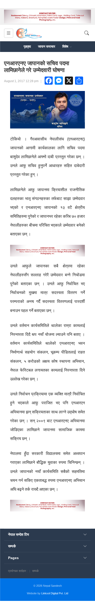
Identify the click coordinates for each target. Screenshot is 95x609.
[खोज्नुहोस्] (86, 33)
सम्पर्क (35, 571)
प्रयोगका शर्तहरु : (17, 571)
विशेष (65, 46)
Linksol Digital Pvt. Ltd (54, 593)
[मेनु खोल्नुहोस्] (8, 33)
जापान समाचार (46, 46)
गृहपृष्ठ (27, 46)
